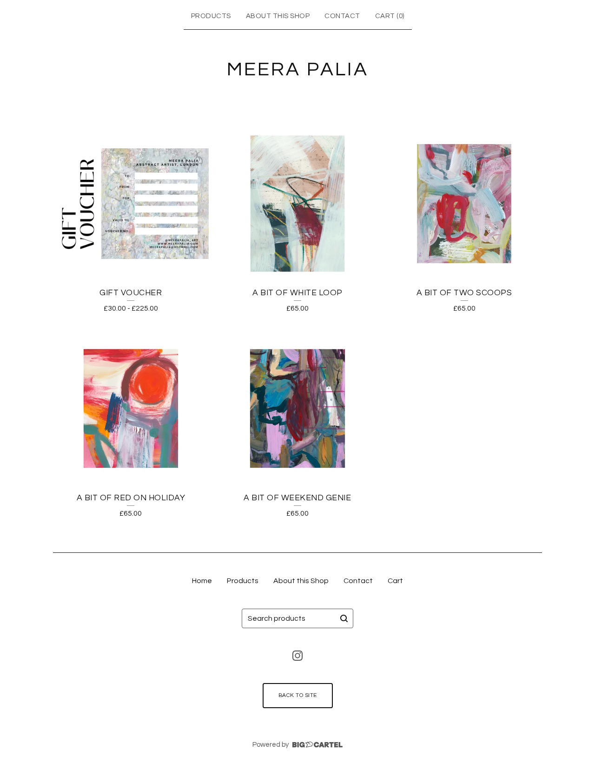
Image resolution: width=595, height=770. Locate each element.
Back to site (297, 695)
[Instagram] (297, 655)
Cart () (389, 16)
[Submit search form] (344, 618)
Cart (395, 580)
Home (202, 580)
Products (211, 16)
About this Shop (278, 16)
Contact (342, 16)
